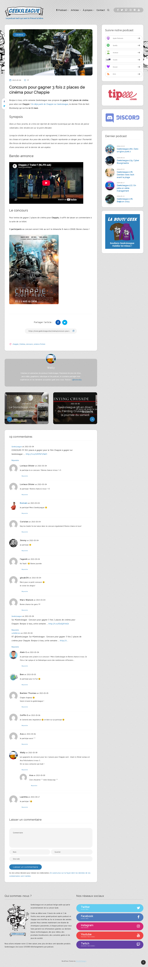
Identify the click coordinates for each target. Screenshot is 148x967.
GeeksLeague (17, 446)
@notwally (77, 379)
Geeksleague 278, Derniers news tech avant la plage (125, 174)
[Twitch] (126, 10)
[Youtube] (139, 10)
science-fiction (39, 344)
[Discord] (135, 10)
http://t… (64, 640)
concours (29, 344)
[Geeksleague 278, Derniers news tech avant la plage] (109, 172)
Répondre (15, 460)
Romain (24, 503)
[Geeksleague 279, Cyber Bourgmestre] (109, 160)
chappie (16, 344)
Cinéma (19, 35)
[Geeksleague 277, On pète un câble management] (109, 185)
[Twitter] (122, 10)
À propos (87, 10)
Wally (51, 367)
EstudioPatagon (81, 961)
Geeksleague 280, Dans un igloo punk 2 (127, 150)
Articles (75, 10)
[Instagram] (130, 10)
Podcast (62, 10)
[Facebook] (118, 10)
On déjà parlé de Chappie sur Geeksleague (49, 104)
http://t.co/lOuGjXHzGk (58, 623)
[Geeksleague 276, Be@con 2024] (109, 199)
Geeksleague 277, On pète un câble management (126, 188)
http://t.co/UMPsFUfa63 (36, 454)
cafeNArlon (16, 633)
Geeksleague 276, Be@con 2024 (125, 200)
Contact (101, 10)
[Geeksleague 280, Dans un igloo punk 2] (109, 149)
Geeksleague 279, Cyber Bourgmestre (128, 161)
